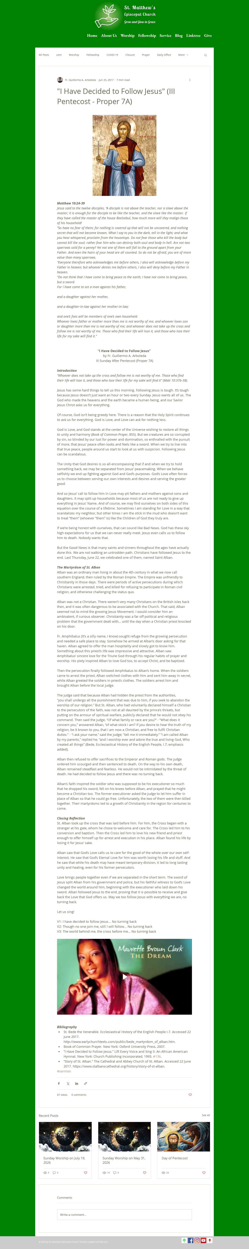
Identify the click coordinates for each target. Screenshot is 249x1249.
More (181, 54)
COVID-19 (112, 54)
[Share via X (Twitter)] (67, 1083)
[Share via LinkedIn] (76, 1083)
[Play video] (124, 977)
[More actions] (190, 80)
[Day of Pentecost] (183, 1137)
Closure (130, 54)
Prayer (146, 54)
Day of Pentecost (175, 1158)
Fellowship (92, 54)
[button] (205, 54)
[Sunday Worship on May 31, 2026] (124, 1137)
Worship (74, 54)
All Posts (44, 54)
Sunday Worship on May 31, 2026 (124, 1160)
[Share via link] (85, 1083)
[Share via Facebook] (59, 1083)
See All (206, 1115)
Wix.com (104, 1241)
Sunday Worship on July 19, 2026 (64, 1160)
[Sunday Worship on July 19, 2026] (65, 1137)
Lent (59, 54)
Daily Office (164, 54)
